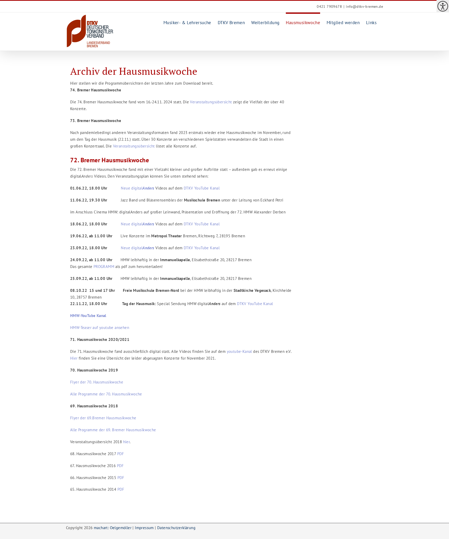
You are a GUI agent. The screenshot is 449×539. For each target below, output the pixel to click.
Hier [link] (74, 358)
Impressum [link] (144, 527)
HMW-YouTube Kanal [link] (88, 315)
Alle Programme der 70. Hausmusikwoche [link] (106, 394)
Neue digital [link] (136, 188)
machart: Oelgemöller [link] (112, 527)
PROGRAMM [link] (104, 266)
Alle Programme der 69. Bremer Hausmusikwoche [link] (113, 429)
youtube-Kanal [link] (239, 351)
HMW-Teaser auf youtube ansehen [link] (99, 327)
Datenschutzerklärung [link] (176, 527)
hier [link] (126, 441)
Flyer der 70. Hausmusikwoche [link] (96, 382)
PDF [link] (121, 453)
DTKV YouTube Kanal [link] (202, 188)
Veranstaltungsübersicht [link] (210, 101)
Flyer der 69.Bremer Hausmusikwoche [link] (103, 417)
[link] (443, 6)
